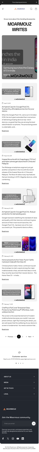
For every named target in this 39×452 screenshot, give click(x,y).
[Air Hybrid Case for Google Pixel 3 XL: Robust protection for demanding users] (19, 197)
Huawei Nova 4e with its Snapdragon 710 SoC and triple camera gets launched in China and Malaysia (19, 161)
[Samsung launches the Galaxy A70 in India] (19, 57)
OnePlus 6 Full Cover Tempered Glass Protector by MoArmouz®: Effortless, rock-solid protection (18, 310)
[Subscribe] (32, 421)
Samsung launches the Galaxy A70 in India (18, 69)
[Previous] (3, 2)
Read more (6, 74)
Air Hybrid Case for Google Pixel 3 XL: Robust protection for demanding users (18, 213)
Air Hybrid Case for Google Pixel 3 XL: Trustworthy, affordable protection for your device (18, 109)
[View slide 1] (16, 363)
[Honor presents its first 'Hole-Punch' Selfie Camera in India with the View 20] (19, 244)
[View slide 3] (21, 363)
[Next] (36, 2)
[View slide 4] (23, 363)
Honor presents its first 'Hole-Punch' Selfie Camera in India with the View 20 (18, 261)
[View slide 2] (18, 363)
